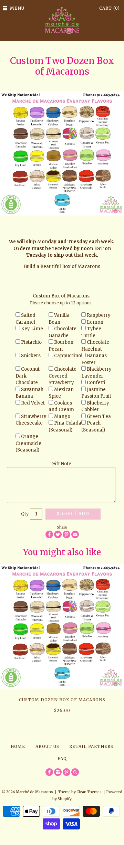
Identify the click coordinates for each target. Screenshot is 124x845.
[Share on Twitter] (58, 534)
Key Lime (32, 329)
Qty (25, 513)
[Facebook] (49, 772)
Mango (62, 416)
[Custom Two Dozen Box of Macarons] (62, 153)
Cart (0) (109, 8)
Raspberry (99, 315)
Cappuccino (67, 356)
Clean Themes (89, 792)
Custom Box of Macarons (61, 296)
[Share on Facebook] (49, 534)
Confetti (96, 383)
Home (18, 746)
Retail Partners (91, 746)
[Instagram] (58, 772)
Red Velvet (33, 403)
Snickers (31, 356)
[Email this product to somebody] (75, 534)
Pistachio (31, 342)
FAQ (62, 758)
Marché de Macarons (34, 792)
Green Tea (99, 416)
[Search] (75, 772)
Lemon (95, 322)
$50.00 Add (73, 513)
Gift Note (61, 464)
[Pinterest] (66, 772)
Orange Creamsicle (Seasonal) (28, 443)
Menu (17, 8)
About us (47, 746)
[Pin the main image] (66, 534)
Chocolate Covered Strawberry (62, 376)
